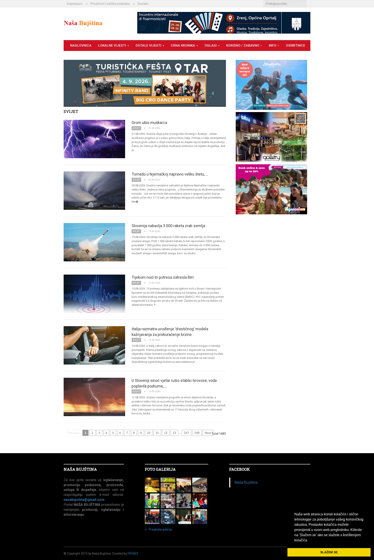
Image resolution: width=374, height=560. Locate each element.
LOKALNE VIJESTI (112, 45)
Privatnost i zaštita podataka (110, 3)
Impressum (74, 3)
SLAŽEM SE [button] (329, 552)
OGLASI (211, 45)
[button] (308, 540)
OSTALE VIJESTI (148, 45)
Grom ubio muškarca (149, 122)
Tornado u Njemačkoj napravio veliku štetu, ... (170, 174)
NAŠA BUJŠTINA (80, 469)
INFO (273, 45)
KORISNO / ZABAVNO (243, 45)
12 (166, 433)
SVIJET (71, 111)
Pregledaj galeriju (160, 529)
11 (157, 433)
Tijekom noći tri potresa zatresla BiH (163, 277)
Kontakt (143, 3)
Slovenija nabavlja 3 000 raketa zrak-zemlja (168, 225)
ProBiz (133, 553)
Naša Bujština (246, 482)
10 (148, 433)
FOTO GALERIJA (160, 469)
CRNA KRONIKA (183, 45)
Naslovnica (81, 45)
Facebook (239, 469)
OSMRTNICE (295, 45)
